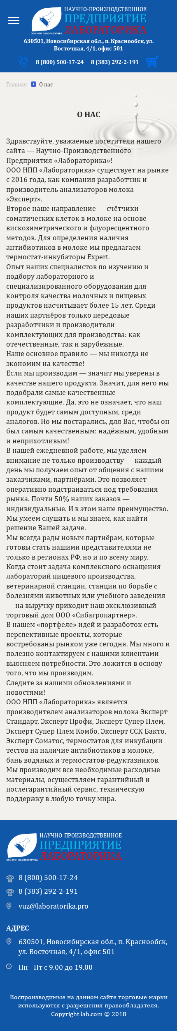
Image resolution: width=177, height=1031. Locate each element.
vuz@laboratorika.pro (53, 906)
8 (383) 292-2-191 (115, 62)
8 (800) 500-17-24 (60, 62)
